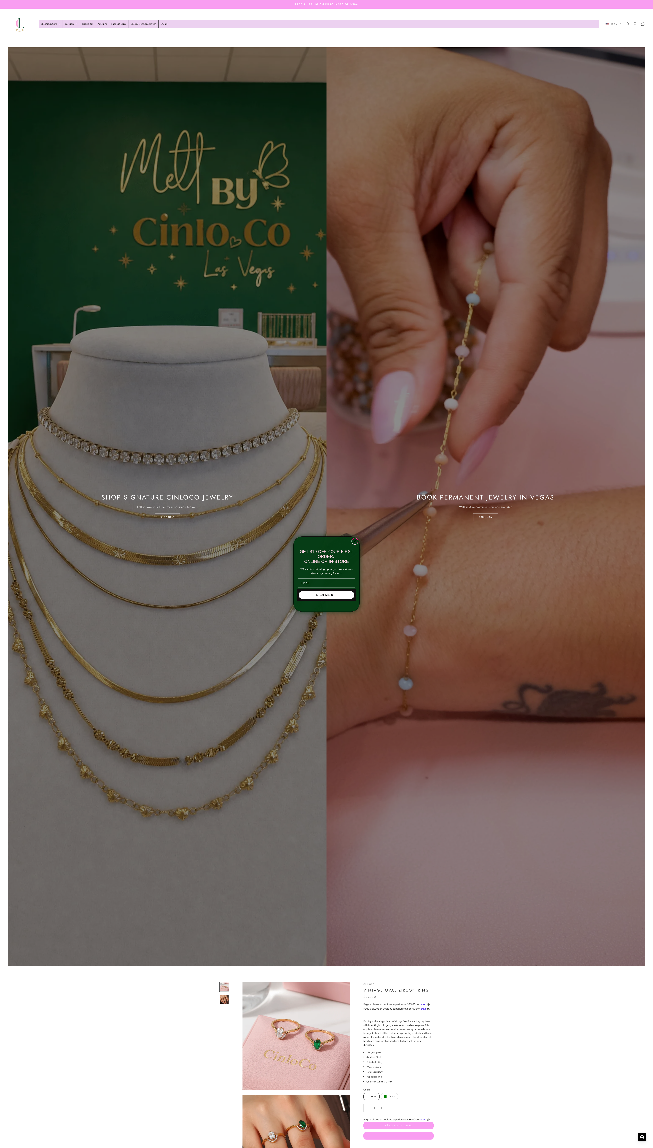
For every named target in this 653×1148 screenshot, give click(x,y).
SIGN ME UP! (326, 594)
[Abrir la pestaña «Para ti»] (642, 1137)
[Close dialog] (355, 541)
